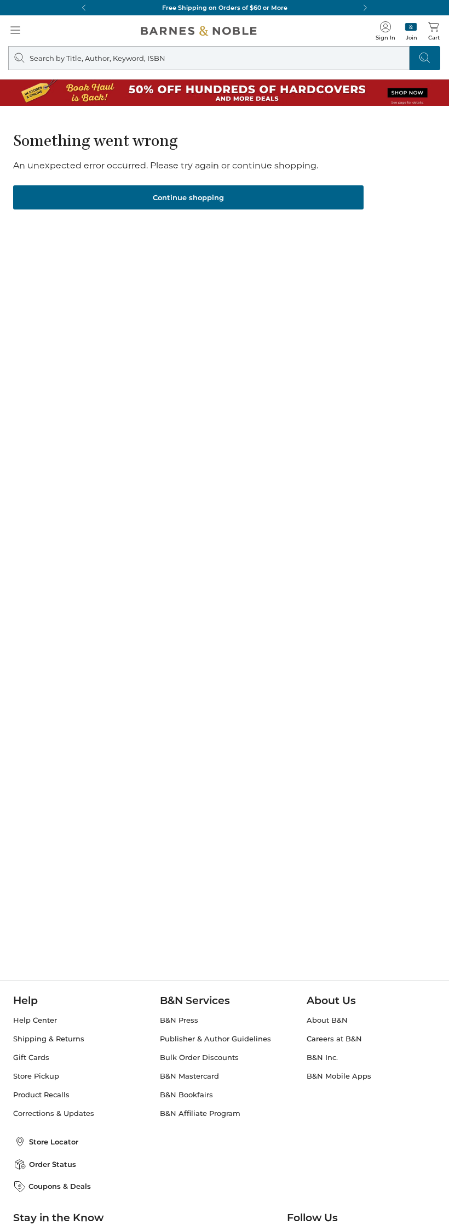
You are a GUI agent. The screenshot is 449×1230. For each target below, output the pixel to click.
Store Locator (53, 1141)
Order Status (52, 1164)
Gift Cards (31, 1057)
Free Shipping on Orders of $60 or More (224, 8)
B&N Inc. (322, 1057)
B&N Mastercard (189, 1076)
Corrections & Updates (53, 1113)
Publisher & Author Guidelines (215, 1039)
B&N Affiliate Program (200, 1113)
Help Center (35, 1020)
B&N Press (179, 1020)
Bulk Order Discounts (199, 1057)
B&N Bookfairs (186, 1095)
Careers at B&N (334, 1039)
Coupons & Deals (59, 1186)
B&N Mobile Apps (339, 1076)
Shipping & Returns (48, 1039)
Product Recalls (41, 1095)
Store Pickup (36, 1076)
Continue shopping (188, 197)
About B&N (327, 1020)
